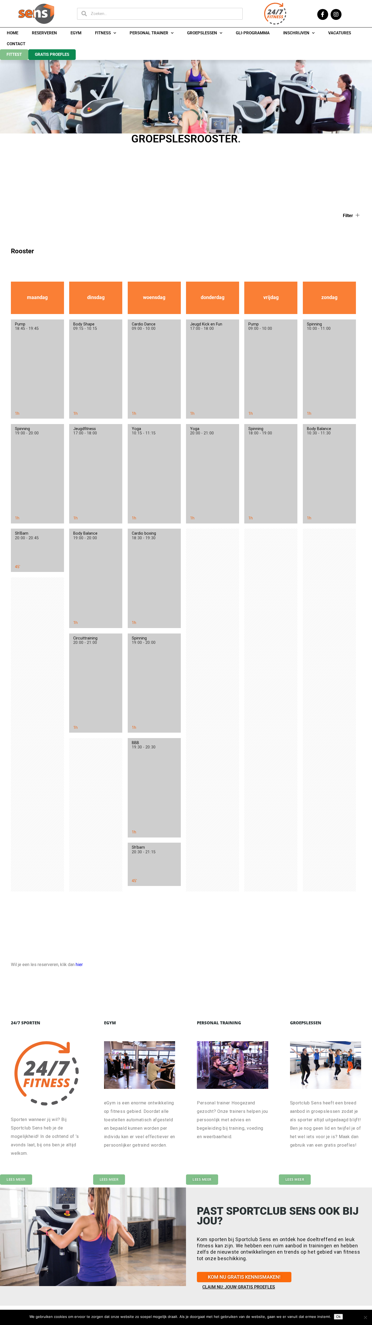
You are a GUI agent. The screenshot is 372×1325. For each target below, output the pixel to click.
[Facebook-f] (322, 14)
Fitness (103, 33)
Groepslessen (202, 33)
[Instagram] (336, 14)
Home (12, 33)
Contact (16, 43)
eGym (76, 33)
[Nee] (365, 1317)
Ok (338, 1316)
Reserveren (44, 33)
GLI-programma (253, 33)
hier (79, 964)
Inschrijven (296, 33)
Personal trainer (149, 33)
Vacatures (339, 33)
